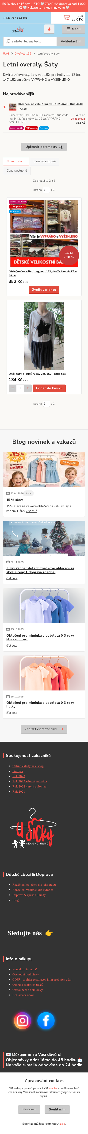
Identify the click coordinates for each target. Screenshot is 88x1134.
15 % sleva (14, 500)
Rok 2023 (18, 776)
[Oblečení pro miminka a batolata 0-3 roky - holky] (44, 672)
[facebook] (46, 1020)
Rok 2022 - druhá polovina (29, 781)
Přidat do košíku (49, 388)
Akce (28, 493)
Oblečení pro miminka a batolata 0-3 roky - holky (41, 704)
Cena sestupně (17, 171)
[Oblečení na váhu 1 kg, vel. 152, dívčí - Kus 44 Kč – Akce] (44, 233)
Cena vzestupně (45, 161)
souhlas (53, 1088)
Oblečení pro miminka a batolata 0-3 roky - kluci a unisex (41, 637)
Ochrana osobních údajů (27, 984)
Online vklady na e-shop (28, 766)
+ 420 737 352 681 (15, 18)
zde (62, 1124)
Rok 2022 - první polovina (29, 786)
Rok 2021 (18, 791)
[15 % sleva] (44, 469)
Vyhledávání (70, 41)
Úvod (6, 53)
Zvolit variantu (44, 290)
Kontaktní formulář (24, 969)
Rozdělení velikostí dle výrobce (32, 889)
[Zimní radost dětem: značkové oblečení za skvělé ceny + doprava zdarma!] (44, 538)
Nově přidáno (16, 161)
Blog (15, 900)
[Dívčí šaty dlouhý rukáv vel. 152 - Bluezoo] (44, 336)
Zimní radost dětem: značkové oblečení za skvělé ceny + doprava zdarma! (40, 570)
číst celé (31, 511)
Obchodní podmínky (25, 974)
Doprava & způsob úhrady (29, 895)
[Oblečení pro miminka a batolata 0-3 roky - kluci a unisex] (44, 605)
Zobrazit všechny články (41, 729)
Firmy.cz (17, 771)
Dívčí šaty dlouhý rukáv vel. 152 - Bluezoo (37, 374)
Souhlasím (57, 1109)
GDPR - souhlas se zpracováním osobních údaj (42, 979)
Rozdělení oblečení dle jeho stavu (34, 884)
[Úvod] (20, 29)
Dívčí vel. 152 (23, 53)
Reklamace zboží (23, 995)
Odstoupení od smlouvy (27, 990)
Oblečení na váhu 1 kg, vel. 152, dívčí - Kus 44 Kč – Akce (50, 106)
